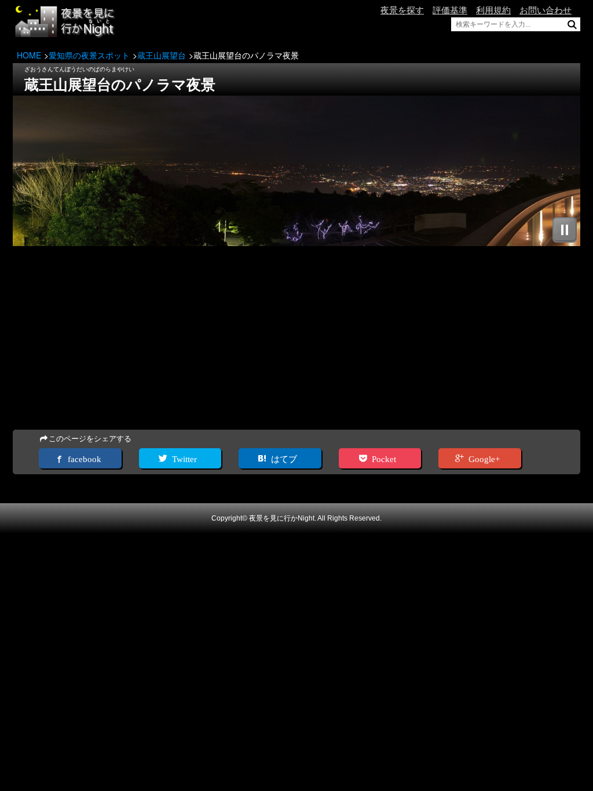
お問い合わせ (545, 10)
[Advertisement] (296, 339)
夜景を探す (402, 10)
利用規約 (493, 10)
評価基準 (450, 10)
